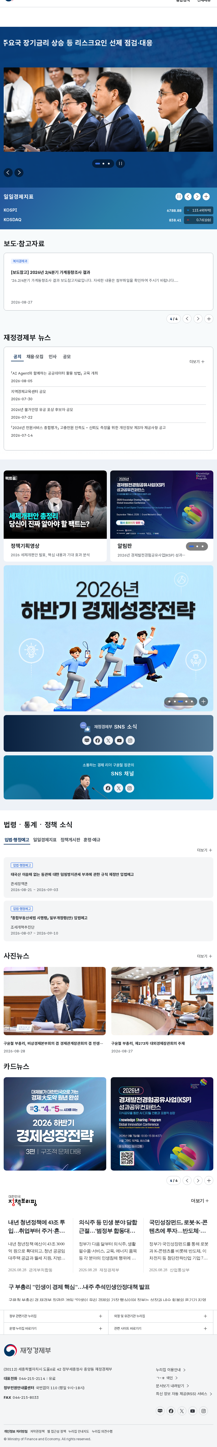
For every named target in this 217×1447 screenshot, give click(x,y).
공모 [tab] (67, 356)
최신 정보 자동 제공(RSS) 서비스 (181, 1393)
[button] (98, 163)
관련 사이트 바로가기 (127, 1329)
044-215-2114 (32, 1378)
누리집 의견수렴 (102, 1431)
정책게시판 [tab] (70, 840)
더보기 (194, 361)
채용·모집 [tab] (35, 356)
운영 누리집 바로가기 (22, 1329)
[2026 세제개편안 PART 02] (162, 1124)
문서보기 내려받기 (170, 1386)
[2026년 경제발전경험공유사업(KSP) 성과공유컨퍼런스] (55, 1124)
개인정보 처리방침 (15, 1431)
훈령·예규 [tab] (92, 840)
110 (54, 1388)
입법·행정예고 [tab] (17, 841)
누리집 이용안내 (168, 1369)
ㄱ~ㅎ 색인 (164, 1378)
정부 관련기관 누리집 (22, 1316)
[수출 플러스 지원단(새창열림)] (108, 638)
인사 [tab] (53, 356)
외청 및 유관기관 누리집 (129, 1316)
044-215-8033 (26, 1397)
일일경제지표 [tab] (45, 840)
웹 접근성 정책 (56, 1431)
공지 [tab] (19, 357)
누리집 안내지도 (78, 1431)
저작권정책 (37, 1431)
